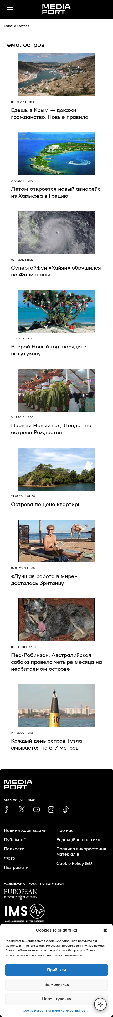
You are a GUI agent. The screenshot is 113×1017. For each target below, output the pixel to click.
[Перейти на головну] (56, 9)
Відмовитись (56, 985)
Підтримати (16, 867)
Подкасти (14, 849)
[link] (7, 809)
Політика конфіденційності (67, 1010)
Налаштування (56, 999)
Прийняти (56, 970)
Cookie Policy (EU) (74, 863)
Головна (10, 26)
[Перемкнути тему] (100, 1004)
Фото (9, 858)
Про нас (65, 830)
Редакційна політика (78, 840)
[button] (105, 930)
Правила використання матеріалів (81, 851)
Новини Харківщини (25, 830)
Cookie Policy (33, 1010)
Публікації (14, 840)
